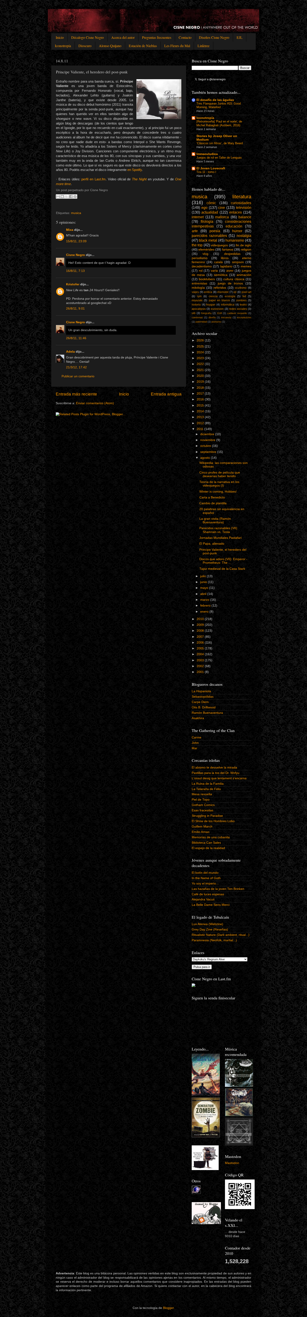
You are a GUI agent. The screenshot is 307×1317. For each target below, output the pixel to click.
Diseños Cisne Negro (214, 37)
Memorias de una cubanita (211, 837)
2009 (201, 625)
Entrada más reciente (76, 394)
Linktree (203, 45)
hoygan (210, 304)
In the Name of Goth (206, 878)
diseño (212, 317)
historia (196, 304)
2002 (201, 666)
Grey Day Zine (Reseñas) (210, 929)
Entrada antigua (166, 394)
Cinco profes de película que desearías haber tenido (219, 474)
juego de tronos (230, 283)
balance (244, 217)
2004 (201, 654)
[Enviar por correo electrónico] (58, 196)
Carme (196, 737)
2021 (201, 370)
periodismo (199, 258)
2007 (201, 636)
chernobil (223, 292)
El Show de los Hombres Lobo (213, 821)
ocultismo (241, 287)
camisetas (197, 317)
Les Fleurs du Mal (177, 45)
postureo (216, 321)
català (218, 262)
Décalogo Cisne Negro (87, 37)
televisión (243, 207)
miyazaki (197, 300)
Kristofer (72, 284)
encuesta (226, 317)
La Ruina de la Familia (208, 783)
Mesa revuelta (202, 794)
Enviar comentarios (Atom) (95, 403)
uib (194, 313)
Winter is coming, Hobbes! (218, 491)
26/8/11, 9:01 (75, 308)
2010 (201, 619)
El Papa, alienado (211, 543)
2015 (201, 405)
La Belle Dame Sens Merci (210, 904)
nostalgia (244, 236)
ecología (230, 296)
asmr (230, 270)
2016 (201, 399)
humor (237, 231)
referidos (220, 287)
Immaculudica (207, 154)
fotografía (206, 313)
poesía (214, 231)
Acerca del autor (123, 37)
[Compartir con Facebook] (71, 196)
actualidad (209, 212)
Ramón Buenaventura (207, 712)
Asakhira (198, 718)
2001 (201, 672)
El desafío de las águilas (215, 100)
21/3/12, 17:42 (76, 367)
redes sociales (238, 308)
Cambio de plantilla (213, 503)
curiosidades (241, 203)
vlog (205, 254)
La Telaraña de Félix (206, 789)
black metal (208, 240)
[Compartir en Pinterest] (75, 196)
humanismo (234, 240)
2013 (201, 417)
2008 (201, 630)
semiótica (220, 275)
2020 (201, 376)
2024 (201, 352)
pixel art (246, 292)
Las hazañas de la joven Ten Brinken (218, 889)
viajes (195, 292)
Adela (70, 351)
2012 (201, 423)
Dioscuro (84, 45)
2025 (201, 346)
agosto (205, 457)
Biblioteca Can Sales (206, 842)
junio (204, 582)
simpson (238, 262)
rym (199, 296)
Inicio (60, 37)
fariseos (227, 249)
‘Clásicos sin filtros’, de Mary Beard (219, 143)
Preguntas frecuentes (156, 37)
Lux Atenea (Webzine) (207, 924)
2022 (201, 364)
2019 (201, 381)
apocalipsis (199, 308)
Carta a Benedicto (212, 497)
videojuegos (219, 245)
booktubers (207, 279)
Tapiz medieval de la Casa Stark (222, 568)
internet (198, 217)
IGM (219, 313)
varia (214, 270)
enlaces (235, 212)
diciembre (207, 434)
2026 (201, 340)
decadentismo (202, 266)
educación (234, 226)
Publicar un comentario (78, 376)
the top (197, 245)
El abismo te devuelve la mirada (214, 767)
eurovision (217, 308)
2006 (201, 642)
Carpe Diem (200, 702)
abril (203, 594)
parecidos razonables (209, 236)
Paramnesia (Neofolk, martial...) (214, 940)
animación (244, 275)
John (195, 743)
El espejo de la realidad (208, 848)
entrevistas (199, 283)
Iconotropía (63, 45)
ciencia (213, 296)
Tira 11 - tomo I (206, 172)
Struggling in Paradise (207, 815)
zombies (241, 300)
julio (203, 576)
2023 (201, 358)
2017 (201, 393)
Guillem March (202, 826)
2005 (201, 648)
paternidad (201, 321)
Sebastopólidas (203, 696)
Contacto (185, 37)
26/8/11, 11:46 (76, 338)
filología (207, 221)
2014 (201, 411)
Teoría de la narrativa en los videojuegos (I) (219, 483)
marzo (205, 599)
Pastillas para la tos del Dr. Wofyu (215, 773)
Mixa (69, 230)
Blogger (168, 1308)
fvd (244, 296)
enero (204, 611)
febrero (205, 605)
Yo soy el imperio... (205, 883)
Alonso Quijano (110, 45)
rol (200, 270)
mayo (204, 588)
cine (221, 207)
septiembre (208, 452)
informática (227, 304)
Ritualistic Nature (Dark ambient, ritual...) (220, 935)
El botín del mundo (205, 872)
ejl (235, 292)
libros (225, 258)
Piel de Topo (200, 799)
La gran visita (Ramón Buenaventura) (215, 520)
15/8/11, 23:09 (76, 241)
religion (246, 249)
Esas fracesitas (202, 810)
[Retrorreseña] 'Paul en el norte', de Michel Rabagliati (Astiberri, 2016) (219, 123)
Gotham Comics (203, 805)
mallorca (222, 217)
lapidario (226, 266)
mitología (198, 287)
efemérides (206, 249)
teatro (243, 304)
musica (76, 213)
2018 (201, 387)
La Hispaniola (201, 691)
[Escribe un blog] (62, 196)
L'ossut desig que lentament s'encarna (219, 778)
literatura (241, 196)
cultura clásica (233, 279)
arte (195, 231)
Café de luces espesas (208, 894)
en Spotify (134, 170)
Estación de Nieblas (143, 45)
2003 (201, 660)
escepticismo (244, 317)
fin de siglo (243, 245)
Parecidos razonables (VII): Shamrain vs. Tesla (218, 529)
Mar (194, 748)
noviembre (208, 440)
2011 (200, 429)
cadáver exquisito (237, 313)
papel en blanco (219, 300)
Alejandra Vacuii (203, 899)
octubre (206, 446)
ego (204, 207)
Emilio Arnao (200, 832)
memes (246, 266)
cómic (211, 203)
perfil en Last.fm (93, 179)
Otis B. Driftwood (204, 707)
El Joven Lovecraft (210, 168)
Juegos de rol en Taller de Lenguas (219, 157)
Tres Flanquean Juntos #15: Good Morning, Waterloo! (218, 105)
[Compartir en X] (66, 196)
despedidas (232, 254)
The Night (139, 179)
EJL (239, 37)
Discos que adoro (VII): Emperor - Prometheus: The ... (223, 560)
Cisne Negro (75, 255)
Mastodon (232, 1163)
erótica (208, 292)
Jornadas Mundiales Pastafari (220, 537)
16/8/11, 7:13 (75, 271)
